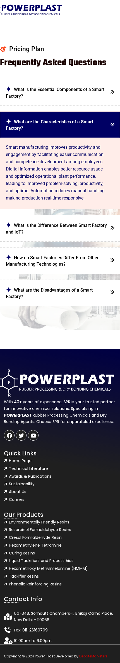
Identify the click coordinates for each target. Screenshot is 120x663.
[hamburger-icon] (92, 10)
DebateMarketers (93, 656)
